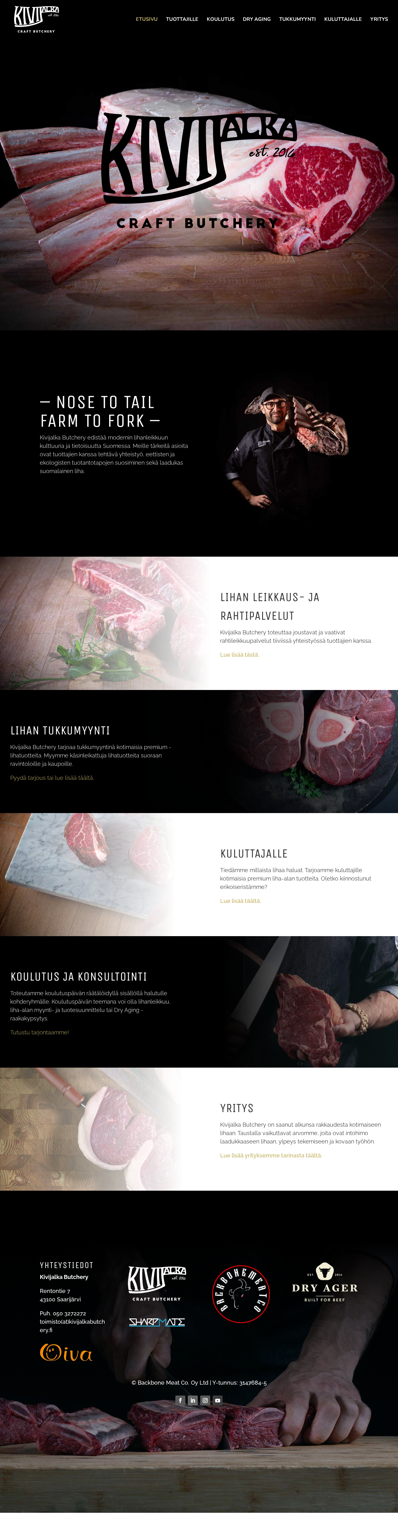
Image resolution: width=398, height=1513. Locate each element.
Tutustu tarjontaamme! (39, 1032)
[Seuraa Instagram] (205, 1400)
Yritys (379, 20)
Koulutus (220, 20)
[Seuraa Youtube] (218, 1400)
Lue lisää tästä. (239, 654)
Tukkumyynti (297, 20)
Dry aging (257, 20)
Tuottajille (182, 20)
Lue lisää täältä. (240, 901)
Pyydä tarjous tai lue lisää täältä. (52, 778)
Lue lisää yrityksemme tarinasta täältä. (271, 1155)
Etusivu (147, 20)
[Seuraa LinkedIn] (193, 1400)
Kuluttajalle (343, 20)
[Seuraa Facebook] (180, 1400)
